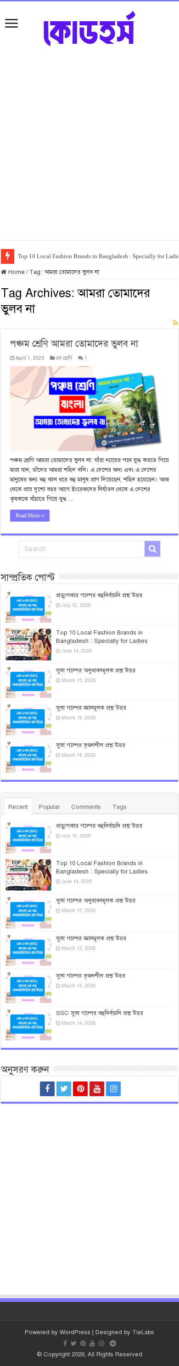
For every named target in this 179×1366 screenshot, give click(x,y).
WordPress (75, 1332)
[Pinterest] (80, 1088)
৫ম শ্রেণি (64, 358)
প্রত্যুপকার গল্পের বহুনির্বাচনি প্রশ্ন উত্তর (99, 595)
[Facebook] (47, 1088)
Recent (18, 807)
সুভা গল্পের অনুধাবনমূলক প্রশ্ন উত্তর (95, 670)
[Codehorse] (89, 27)
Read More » (30, 515)
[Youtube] (97, 1088)
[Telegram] (131, 1088)
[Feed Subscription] (175, 323)
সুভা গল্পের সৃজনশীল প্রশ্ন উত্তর (90, 745)
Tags (119, 807)
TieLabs (143, 1332)
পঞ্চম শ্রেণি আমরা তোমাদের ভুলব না (74, 344)
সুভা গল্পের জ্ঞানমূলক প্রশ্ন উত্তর (91, 708)
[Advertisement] (89, 150)
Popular (49, 807)
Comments (86, 807)
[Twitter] (63, 1088)
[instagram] (113, 1088)
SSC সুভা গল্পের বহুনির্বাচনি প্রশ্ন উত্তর (99, 1013)
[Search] (152, 549)
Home (15, 272)
